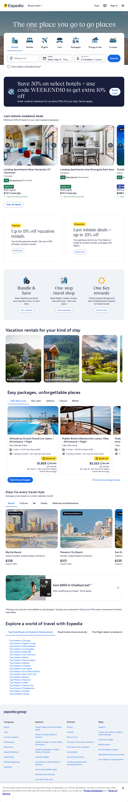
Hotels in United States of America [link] (46, 735)
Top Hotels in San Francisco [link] (22, 654)
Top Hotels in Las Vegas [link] (20, 668)
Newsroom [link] (8, 747)
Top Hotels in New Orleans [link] (22, 660)
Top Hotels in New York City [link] (22, 674)
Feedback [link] (8, 767)
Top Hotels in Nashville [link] (20, 651)
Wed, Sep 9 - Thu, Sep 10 (60, 59)
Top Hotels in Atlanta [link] (19, 663)
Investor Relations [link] (11, 752)
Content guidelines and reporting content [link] (77, 763)
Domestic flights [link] (42, 757)
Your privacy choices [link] (75, 757)
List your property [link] (11, 737)
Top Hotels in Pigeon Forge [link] (22, 643)
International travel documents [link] (111, 754)
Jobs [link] (6, 732)
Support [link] (101, 727)
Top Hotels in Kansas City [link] (21, 685)
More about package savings (106, 479)
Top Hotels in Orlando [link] (20, 665)
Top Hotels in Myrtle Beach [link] (22, 646)
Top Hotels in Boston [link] (19, 677)
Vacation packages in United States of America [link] (47, 750)
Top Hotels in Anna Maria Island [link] (24, 671)
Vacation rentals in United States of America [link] (48, 743)
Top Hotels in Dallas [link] (18, 682)
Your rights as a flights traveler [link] (110, 759)
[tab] (14, 41)
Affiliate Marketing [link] (11, 762)
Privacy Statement (93, 790)
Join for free (101, 310)
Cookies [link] (70, 732)
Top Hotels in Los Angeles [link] (21, 649)
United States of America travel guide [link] (48, 728)
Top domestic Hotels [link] (19, 693)
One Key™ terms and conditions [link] (80, 742)
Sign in (114, 5)
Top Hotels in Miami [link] (18, 657)
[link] (54, 128)
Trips (96, 5)
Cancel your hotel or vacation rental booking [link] (110, 733)
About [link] (6, 727)
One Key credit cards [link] (44, 779)
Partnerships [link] (9, 742)
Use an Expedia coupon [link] (108, 749)
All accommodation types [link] (46, 769)
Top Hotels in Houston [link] (20, 679)
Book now (115, 92)
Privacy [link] (70, 727)
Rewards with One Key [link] (45, 774)
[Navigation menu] (123, 5)
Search (114, 58)
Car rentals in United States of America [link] (47, 763)
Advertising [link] (8, 757)
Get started (26, 310)
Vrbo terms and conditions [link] (78, 747)
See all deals (13, 204)
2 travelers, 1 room (91, 59)
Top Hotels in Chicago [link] (19, 640)
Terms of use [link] (72, 737)
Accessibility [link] (72, 752)
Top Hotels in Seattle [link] (19, 691)
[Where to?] (23, 58)
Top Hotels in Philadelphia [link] (21, 688)
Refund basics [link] (104, 744)
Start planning (63, 310)
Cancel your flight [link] (105, 739)
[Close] (123, 788)
